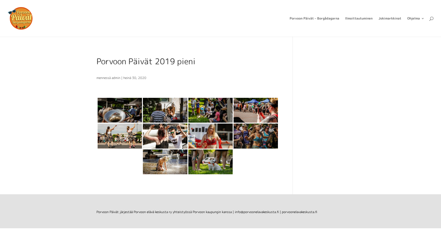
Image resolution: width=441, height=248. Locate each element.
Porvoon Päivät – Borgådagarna (314, 18)
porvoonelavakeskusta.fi (299, 212)
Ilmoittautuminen (359, 18)
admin (116, 78)
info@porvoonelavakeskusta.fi (257, 212)
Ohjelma (413, 18)
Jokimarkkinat (390, 18)
